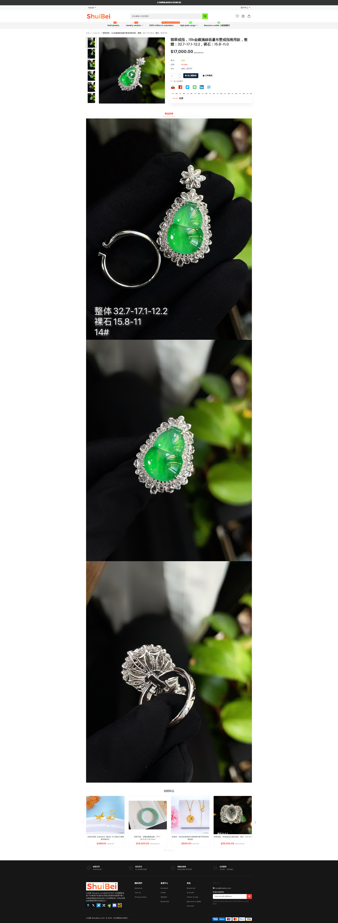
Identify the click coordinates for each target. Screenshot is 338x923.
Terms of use (192, 897)
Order (163, 892)
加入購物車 (192, 75)
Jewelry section (133, 24)
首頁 (88, 33)
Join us (138, 892)
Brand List (165, 901)
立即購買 (208, 75)
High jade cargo (188, 24)
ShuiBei (184, 64)
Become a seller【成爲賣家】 (217, 24)
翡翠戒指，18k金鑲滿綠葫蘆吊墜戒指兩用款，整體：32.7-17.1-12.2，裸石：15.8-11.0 (135, 33)
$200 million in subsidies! (162, 24)
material (96, 33)
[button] (249, 16)
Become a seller (194, 901)
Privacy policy (141, 897)
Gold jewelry (113, 24)
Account (164, 888)
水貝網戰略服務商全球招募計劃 (169, 2)
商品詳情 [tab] (169, 113)
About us (138, 888)
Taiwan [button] (91, 7)
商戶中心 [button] (245, 7)
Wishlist (164, 897)
